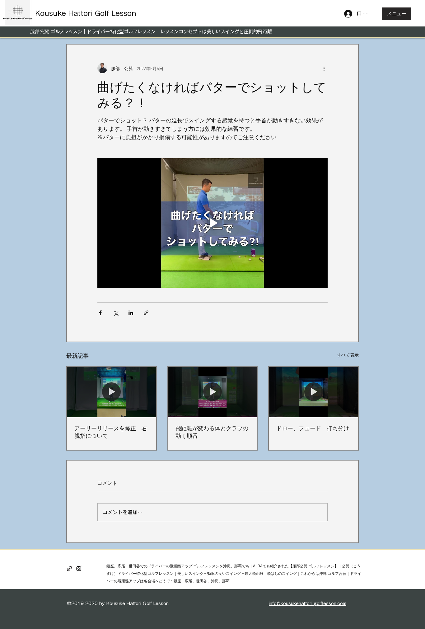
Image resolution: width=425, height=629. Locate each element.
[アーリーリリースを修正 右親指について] (111, 392)
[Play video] (212, 223)
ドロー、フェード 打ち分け (312, 428)
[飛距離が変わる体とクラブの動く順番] (212, 392)
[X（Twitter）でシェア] (116, 313)
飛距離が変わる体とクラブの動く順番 (211, 432)
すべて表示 (348, 354)
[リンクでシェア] (146, 313)
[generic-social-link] (69, 568)
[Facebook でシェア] (100, 313)
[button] (396, 13)
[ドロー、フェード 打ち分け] (313, 392)
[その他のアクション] (324, 68)
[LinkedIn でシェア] (131, 313)
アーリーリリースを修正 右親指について (110, 432)
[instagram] (79, 568)
